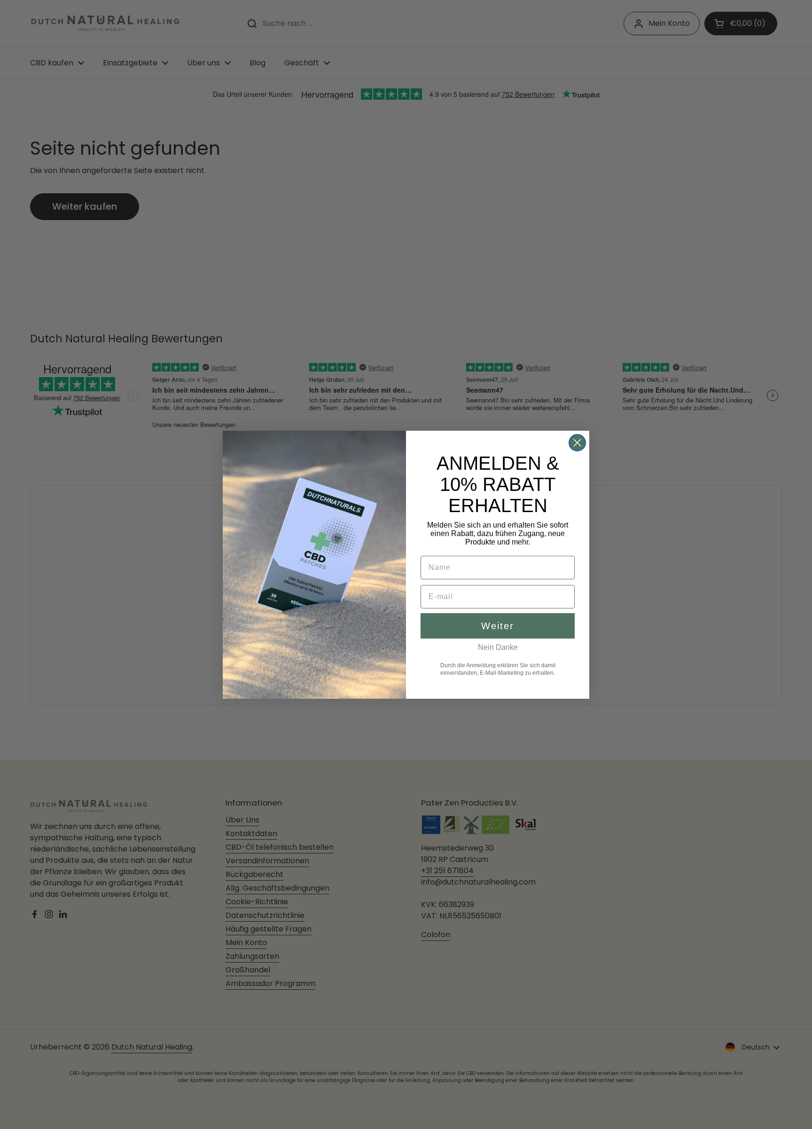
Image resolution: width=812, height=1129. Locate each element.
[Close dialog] (577, 442)
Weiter (497, 626)
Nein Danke (498, 647)
